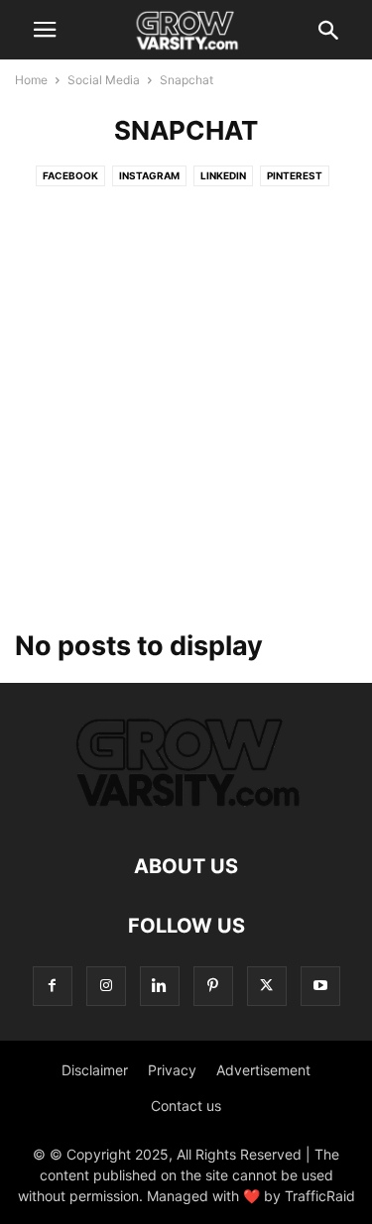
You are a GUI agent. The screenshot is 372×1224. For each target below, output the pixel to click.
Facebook (70, 175)
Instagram (149, 175)
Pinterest (294, 175)
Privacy (172, 1069)
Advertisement (263, 1069)
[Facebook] (52, 985)
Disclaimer (95, 1069)
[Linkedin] (160, 985)
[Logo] (186, 806)
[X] (267, 985)
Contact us (186, 1105)
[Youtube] (320, 985)
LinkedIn (223, 175)
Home (31, 79)
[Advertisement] (186, 414)
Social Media (103, 79)
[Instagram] (106, 985)
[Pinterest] (213, 985)
